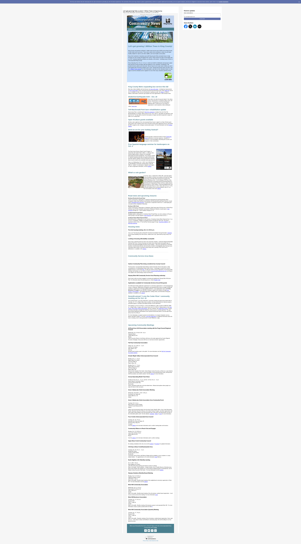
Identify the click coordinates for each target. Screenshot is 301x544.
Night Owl (167, 90)
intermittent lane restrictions (138, 202)
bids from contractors (149, 112)
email (160, 413)
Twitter (156, 413)
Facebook (152, 413)
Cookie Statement (223, 1)
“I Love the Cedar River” (150, 316)
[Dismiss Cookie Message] (299, 1)
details (162, 92)
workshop (169, 232)
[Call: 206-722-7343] (152, 506)
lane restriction (147, 215)
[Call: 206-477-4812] (140, 316)
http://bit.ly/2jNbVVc (163, 222)
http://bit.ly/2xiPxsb (132, 223)
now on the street (154, 89)
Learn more (134, 106)
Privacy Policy (145, 540)
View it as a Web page (157, 14)
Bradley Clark (157, 280)
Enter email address (188, 12)
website (159, 188)
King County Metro (134, 90)
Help (157, 540)
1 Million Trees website (135, 69)
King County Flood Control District (139, 308)
